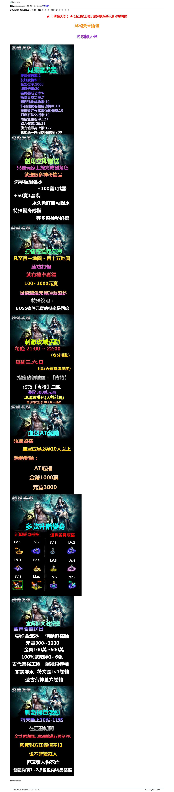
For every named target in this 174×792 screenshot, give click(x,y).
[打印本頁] (45, 6)
